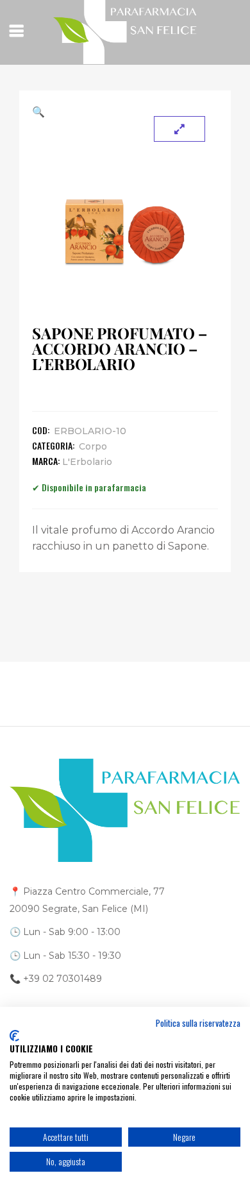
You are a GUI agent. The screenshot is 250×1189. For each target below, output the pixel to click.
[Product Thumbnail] (179, 129)
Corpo (93, 446)
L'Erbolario (87, 462)
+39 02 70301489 (62, 978)
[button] (125, 111)
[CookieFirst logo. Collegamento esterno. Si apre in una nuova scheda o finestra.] (14, 1035)
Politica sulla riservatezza (198, 1022)
